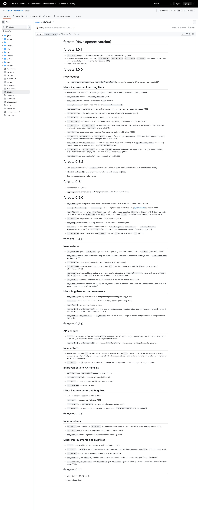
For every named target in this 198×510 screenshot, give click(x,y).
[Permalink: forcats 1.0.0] (62, 69)
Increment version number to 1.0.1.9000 (58, 28)
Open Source (48, 4)
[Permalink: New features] (62, 76)
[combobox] (17, 31)
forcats (20, 10)
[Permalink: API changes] (62, 330)
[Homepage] (5, 3)
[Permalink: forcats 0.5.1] (62, 181)
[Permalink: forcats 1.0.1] (62, 49)
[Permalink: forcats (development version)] (62, 41)
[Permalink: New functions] (62, 421)
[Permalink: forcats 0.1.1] (62, 470)
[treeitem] (16, 92)
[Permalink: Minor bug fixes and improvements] (62, 291)
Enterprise (62, 4)
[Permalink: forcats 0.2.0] (62, 414)
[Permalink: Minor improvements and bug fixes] (62, 390)
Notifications (164, 10)
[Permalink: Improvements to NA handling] (62, 367)
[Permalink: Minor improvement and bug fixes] (62, 87)
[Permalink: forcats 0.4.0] (62, 239)
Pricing (72, 4)
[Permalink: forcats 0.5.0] (62, 197)
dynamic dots (139, 208)
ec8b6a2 (174, 27)
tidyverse (10, 10)
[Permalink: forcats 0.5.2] (62, 161)
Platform (12, 4)
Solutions (23, 4)
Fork (177, 10)
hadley (41, 28)
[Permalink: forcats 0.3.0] (62, 323)
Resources (35, 4)
